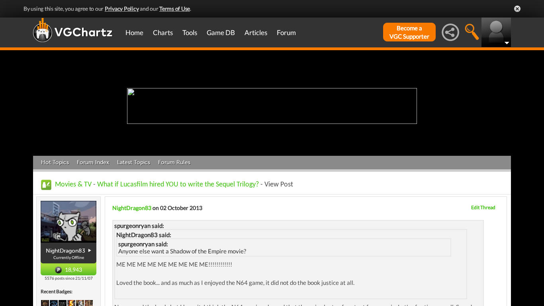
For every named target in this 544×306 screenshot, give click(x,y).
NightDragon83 (131, 207)
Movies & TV (73, 184)
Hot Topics (55, 162)
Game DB (221, 32)
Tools (189, 32)
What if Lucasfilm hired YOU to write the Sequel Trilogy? (178, 184)
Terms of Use (174, 8)
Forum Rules (174, 162)
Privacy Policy (122, 8)
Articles (256, 32)
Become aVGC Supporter (409, 32)
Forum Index (93, 162)
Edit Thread (483, 207)
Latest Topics (133, 162)
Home (134, 32)
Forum (286, 32)
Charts (163, 32)
